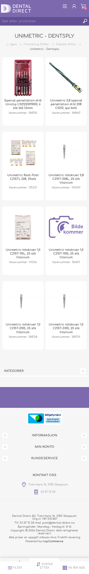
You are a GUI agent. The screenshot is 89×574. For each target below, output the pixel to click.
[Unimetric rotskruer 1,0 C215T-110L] (23, 227)
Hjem (13, 44)
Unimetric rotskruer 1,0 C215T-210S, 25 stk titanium (23, 328)
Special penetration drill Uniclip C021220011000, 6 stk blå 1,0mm (23, 104)
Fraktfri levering (69, 537)
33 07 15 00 (26, 522)
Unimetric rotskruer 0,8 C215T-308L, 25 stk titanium (66, 179)
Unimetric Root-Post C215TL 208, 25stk (23, 177)
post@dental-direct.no (58, 522)
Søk (85, 21)
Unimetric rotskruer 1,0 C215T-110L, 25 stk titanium (23, 253)
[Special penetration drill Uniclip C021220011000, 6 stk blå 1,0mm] (23, 78)
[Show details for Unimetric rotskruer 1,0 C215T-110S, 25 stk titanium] (66, 227)
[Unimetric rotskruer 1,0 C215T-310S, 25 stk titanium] (66, 302)
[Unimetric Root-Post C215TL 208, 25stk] (23, 152)
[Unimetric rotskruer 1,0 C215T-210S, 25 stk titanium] (23, 302)
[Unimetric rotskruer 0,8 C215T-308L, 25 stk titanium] (66, 152)
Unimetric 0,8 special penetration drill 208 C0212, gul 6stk (66, 104)
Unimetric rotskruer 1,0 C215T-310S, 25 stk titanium (66, 328)
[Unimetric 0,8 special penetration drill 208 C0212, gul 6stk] (66, 78)
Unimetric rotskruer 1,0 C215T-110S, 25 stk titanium (66, 253)
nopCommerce (53, 541)
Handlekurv (83, 6)
